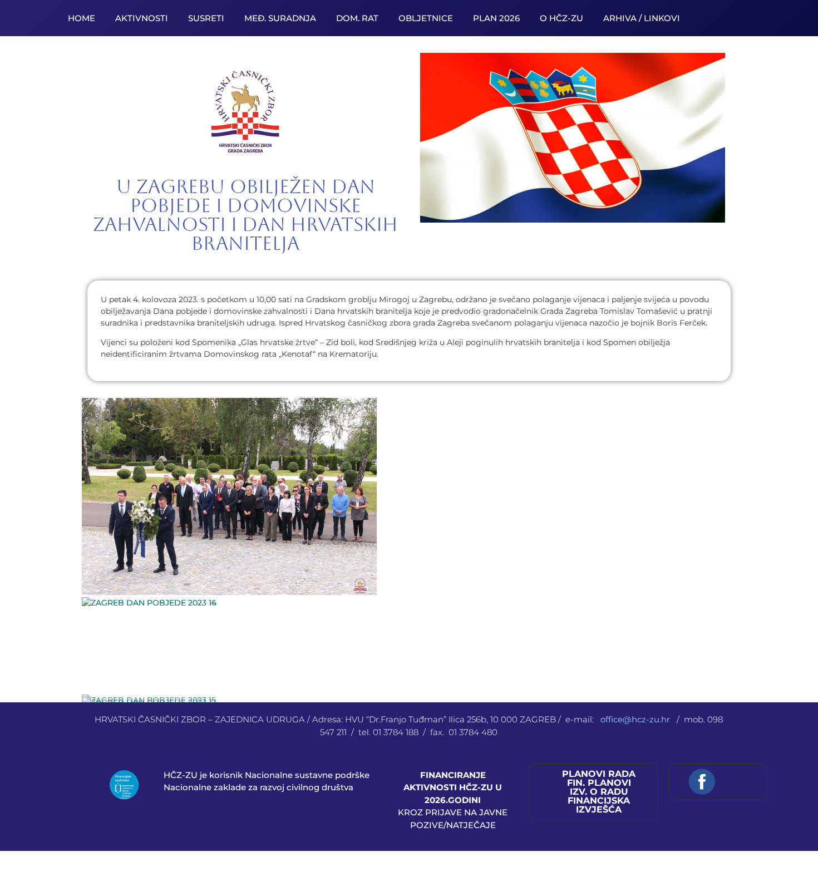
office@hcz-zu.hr (636, 719)
